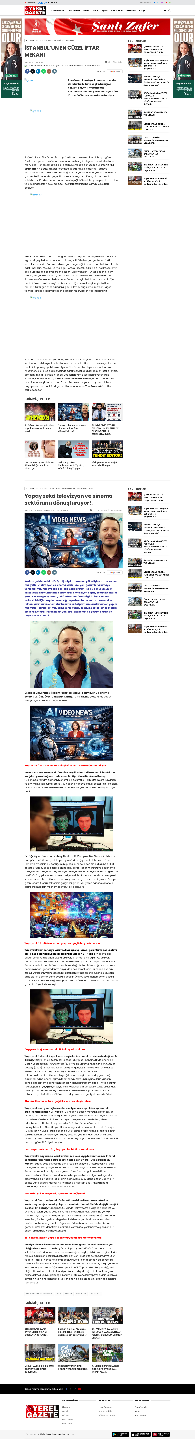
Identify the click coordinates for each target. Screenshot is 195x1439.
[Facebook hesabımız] (154, 2)
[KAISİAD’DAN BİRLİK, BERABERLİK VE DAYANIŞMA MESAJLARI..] (135, 143)
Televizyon (81, 1294)
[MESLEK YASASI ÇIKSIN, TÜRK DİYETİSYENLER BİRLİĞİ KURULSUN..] (135, 129)
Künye (142, 10)
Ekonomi (66, 1407)
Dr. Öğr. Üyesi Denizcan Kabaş (39, 1294)
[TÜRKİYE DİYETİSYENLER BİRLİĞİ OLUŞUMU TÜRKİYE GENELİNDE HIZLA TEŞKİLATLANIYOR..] (107, 412)
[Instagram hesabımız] (161, 2)
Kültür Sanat (117, 10)
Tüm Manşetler (57, 10)
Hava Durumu (105, 1407)
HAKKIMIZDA (140, 1415)
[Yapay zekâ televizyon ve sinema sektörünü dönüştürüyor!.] (73, 412)
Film (59, 1294)
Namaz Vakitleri (106, 1411)
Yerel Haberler (74, 10)
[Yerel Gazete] (35, 14)
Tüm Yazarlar (141, 1407)
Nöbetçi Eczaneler (107, 1415)
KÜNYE (138, 1411)
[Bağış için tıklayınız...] (11, 97)
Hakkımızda (131, 10)
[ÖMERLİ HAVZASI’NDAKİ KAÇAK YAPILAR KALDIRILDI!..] (135, 157)
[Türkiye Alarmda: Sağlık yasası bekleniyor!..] (107, 449)
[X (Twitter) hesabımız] (158, 2)
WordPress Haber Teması (60, 1434)
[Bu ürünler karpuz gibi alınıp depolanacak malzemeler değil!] (40, 412)
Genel (86, 10)
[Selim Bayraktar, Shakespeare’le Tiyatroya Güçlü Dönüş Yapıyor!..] (73, 449)
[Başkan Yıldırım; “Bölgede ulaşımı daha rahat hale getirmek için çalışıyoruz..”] (135, 66)
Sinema (69, 1294)
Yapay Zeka (96, 1294)
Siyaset (104, 10)
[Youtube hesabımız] (166, 2)
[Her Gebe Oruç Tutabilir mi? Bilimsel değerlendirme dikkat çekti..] (40, 449)
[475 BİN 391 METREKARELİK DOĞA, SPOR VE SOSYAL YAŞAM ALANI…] (135, 170)
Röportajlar (118, 62)
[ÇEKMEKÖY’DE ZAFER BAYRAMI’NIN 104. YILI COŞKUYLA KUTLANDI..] (135, 52)
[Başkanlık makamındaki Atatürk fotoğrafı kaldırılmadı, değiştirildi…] (135, 184)
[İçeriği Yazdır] (54, 71)
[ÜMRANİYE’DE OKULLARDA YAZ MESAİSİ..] (135, 118)
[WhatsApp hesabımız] (169, 2)
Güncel (95, 10)
